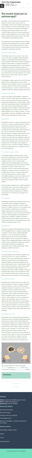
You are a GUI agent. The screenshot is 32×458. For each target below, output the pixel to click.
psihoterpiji (4, 367)
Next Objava (16, 386)
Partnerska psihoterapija (6, 410)
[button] (2, 6)
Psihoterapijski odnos (5, 418)
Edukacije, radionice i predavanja (8, 415)
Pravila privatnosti (4, 441)
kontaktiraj (18, 367)
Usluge (2, 433)
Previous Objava (16, 383)
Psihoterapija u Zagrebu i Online (8, 430)
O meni (2, 437)
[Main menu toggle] (28, 4)
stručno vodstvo (20, 369)
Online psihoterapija (5, 412)
